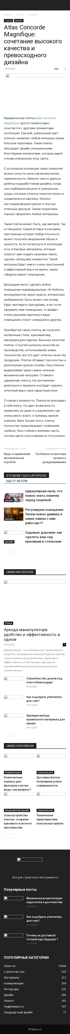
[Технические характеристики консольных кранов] (51, 802)
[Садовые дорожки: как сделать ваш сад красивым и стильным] (13, 537)
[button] (6, 5)
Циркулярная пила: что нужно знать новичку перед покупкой (43, 495)
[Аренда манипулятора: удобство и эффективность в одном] (35, 602)
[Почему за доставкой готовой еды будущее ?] (13, 940)
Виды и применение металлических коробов (17, 458)
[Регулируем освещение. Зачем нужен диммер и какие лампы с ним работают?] (13, 514)
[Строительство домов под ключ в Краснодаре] (13, 683)
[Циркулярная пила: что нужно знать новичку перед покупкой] (13, 495)
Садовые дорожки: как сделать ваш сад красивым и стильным (43, 537)
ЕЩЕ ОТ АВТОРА (17, 481)
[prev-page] (6, 551)
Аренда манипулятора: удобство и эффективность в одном (32, 634)
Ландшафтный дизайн (17, 810)
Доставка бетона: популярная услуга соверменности (49, 781)
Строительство (45, 772)
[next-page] (12, 551)
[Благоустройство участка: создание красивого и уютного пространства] (19, 802)
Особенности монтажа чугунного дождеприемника (51, 458)
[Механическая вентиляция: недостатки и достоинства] (13, 902)
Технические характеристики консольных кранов (50, 819)
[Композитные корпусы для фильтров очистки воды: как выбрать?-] (19, 764)
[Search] (64, 5)
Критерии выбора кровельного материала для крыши (45, 719)
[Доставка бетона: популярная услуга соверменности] (51, 764)
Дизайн (32, 14)
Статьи (20, 14)
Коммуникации (13, 772)
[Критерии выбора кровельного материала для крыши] (13, 720)
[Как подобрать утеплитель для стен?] (13, 702)
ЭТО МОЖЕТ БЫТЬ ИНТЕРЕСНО (26, 475)
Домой (8, 14)
